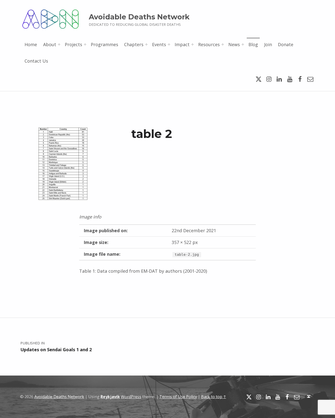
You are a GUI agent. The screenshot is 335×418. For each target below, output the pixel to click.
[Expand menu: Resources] (222, 44)
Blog (253, 44)
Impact (182, 44)
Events (159, 44)
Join (268, 44)
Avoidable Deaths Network (139, 17)
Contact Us (36, 61)
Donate (285, 44)
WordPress (131, 396)
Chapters (133, 44)
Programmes (104, 44)
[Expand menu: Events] (169, 44)
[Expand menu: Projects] (85, 44)
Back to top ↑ (213, 396)
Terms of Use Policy (178, 396)
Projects (73, 44)
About (49, 44)
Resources (209, 44)
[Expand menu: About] (59, 44)
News (234, 44)
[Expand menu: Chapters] (146, 44)
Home (31, 44)
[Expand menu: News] (243, 44)
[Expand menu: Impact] (192, 44)
